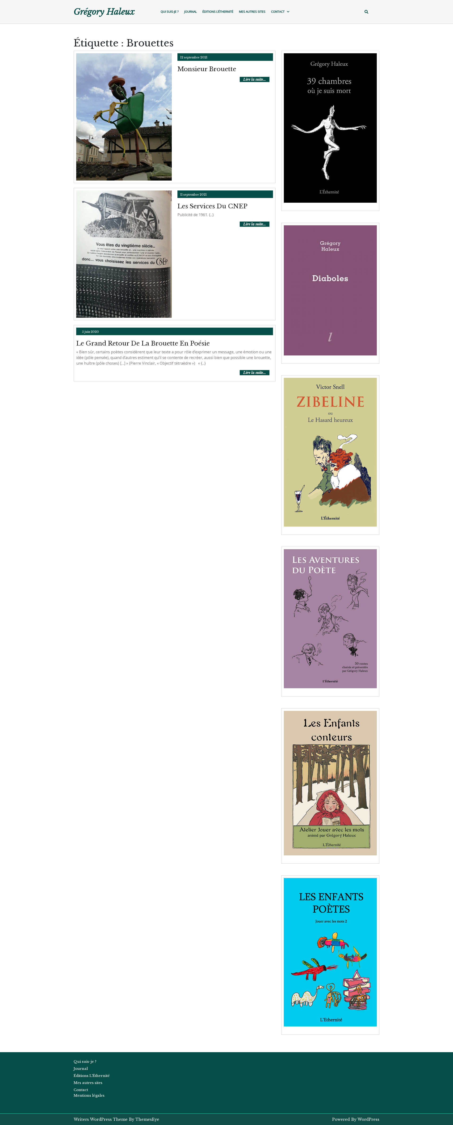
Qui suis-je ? (170, 11)
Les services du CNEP (212, 206)
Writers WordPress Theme (101, 1119)
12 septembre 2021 (193, 57)
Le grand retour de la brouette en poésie (143, 343)
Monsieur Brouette (206, 69)
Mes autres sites (252, 11)
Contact (278, 11)
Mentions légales (89, 1095)
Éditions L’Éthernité (217, 11)
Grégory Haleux (104, 12)
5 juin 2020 (90, 332)
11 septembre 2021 (193, 194)
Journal (190, 11)
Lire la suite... (256, 79)
